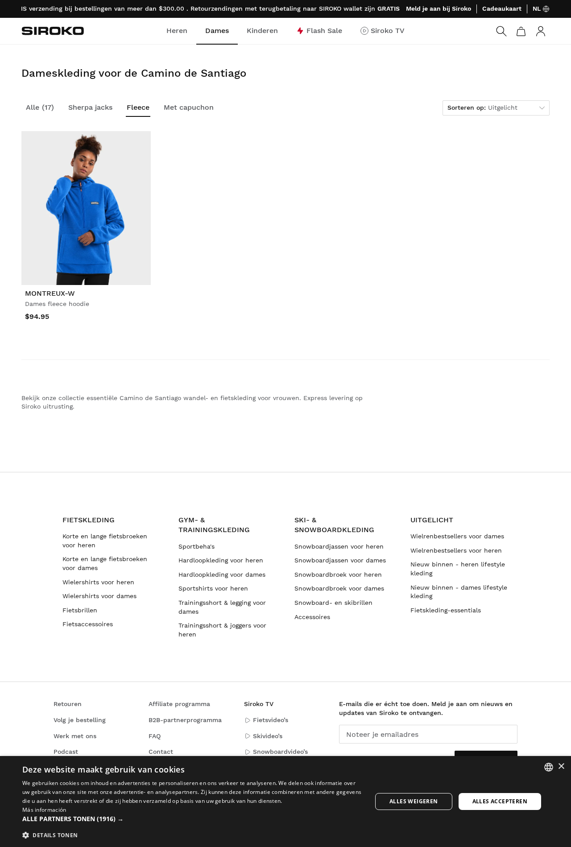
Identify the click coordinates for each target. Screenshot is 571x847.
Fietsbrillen (79, 610)
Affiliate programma (179, 703)
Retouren (68, 703)
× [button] (561, 766)
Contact (161, 751)
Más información (44, 810)
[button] (192, 819)
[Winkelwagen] (521, 31)
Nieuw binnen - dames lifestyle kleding (458, 592)
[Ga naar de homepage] (52, 31)
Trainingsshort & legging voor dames (222, 607)
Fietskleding (88, 520)
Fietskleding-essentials (445, 610)
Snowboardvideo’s (280, 751)
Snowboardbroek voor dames (339, 588)
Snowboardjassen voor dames (340, 560)
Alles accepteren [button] (499, 801)
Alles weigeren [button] (413, 801)
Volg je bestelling (80, 719)
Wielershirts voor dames (99, 595)
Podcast (66, 751)
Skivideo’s (267, 736)
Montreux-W (50, 293)
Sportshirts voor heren (213, 588)
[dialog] (285, 801)
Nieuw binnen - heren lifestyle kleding (457, 569)
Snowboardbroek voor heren (338, 574)
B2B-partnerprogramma (185, 719)
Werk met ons (75, 736)
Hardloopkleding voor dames (221, 574)
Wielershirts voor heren (98, 582)
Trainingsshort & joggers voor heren (222, 630)
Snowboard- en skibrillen (333, 602)
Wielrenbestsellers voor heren (456, 550)
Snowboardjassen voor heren (339, 546)
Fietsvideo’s (270, 719)
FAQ (155, 736)
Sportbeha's (196, 546)
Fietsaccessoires (87, 624)
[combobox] (548, 767)
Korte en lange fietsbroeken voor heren (104, 541)
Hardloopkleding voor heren (220, 560)
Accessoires (312, 616)
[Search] (501, 31)
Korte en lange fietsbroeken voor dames (104, 563)
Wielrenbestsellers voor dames (457, 536)
